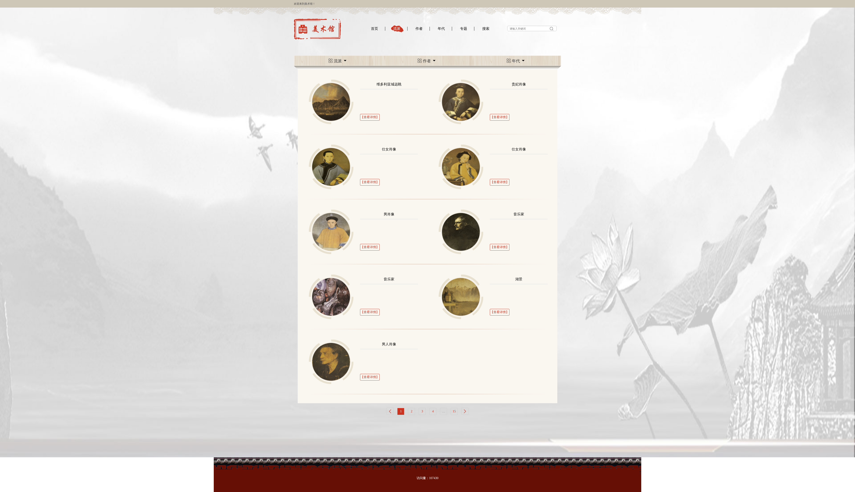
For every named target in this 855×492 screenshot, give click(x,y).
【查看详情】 (369, 117)
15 (454, 411)
